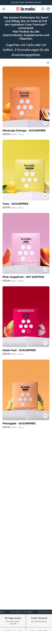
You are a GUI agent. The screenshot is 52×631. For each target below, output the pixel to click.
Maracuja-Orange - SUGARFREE (24, 130)
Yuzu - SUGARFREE (15, 203)
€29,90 (13, 134)
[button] (42, 9)
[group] (26, 2)
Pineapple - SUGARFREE (19, 423)
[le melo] (26, 9)
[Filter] (48, 62)
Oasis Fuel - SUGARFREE (19, 350)
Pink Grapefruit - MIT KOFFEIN (23, 277)
